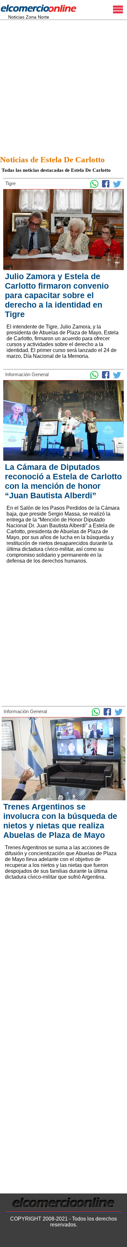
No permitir (103, 1239)
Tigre (10, 183)
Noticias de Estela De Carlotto (52, 159)
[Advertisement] (63, 85)
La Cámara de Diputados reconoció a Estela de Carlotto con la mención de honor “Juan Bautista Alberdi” (63, 481)
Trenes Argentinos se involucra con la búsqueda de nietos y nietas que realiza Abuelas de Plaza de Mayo (60, 820)
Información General (27, 374)
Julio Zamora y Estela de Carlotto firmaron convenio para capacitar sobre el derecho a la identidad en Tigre (57, 295)
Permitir (73, 1239)
